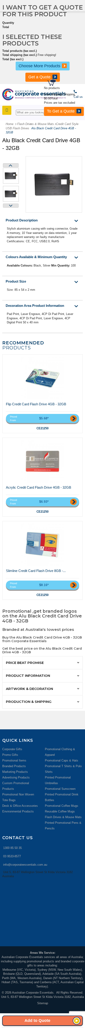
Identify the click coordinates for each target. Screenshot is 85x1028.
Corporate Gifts (12, 749)
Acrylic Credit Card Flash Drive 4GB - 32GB (38, 487)
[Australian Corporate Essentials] (34, 94)
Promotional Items (14, 760)
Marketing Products (15, 771)
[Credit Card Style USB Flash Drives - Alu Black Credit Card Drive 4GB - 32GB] (11, 176)
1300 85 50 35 (12, 848)
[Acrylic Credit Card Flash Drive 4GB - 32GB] (42, 461)
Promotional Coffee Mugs (61, 805)
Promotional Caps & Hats (61, 760)
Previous (11, 165)
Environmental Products (18, 811)
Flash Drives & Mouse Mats (63, 817)
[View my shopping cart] (65, 83)
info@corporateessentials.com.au (25, 864)
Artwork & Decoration (29, 689)
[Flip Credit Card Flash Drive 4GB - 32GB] (42, 378)
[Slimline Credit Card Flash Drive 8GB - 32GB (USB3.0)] (42, 545)
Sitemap (42, 1003)
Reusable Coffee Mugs (60, 811)
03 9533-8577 (12, 856)
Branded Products (14, 766)
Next (11, 206)
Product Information (28, 675)
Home (9, 124)
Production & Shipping (28, 701)
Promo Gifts (10, 755)
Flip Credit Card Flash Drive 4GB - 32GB (36, 404)
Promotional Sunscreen (60, 788)
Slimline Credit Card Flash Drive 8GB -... (36, 571)
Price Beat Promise (25, 663)
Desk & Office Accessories (20, 805)
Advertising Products (16, 777)
